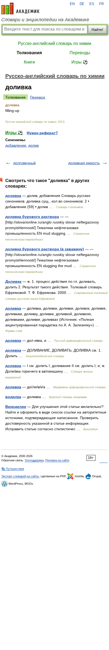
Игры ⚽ (79, 62)
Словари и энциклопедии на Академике (45, 19)
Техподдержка (34, 460)
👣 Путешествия (12, 468)
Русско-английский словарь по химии (54, 43)
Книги (29, 62)
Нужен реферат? (42, 133)
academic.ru (20, 8)
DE (82, 4)
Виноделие (15, 406)
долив (33, 145)
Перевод (37, 97)
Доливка (13, 281)
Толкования (29, 52)
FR (101, 4)
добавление (15, 145)
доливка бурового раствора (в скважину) (44, 249)
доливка (13, 195)
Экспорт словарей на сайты (20, 476)
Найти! (97, 29)
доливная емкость (84, 163)
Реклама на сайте (57, 460)
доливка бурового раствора (32, 216)
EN (72, 4)
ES (91, 4)
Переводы (80, 52)
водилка (13, 397)
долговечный (24, 163)
